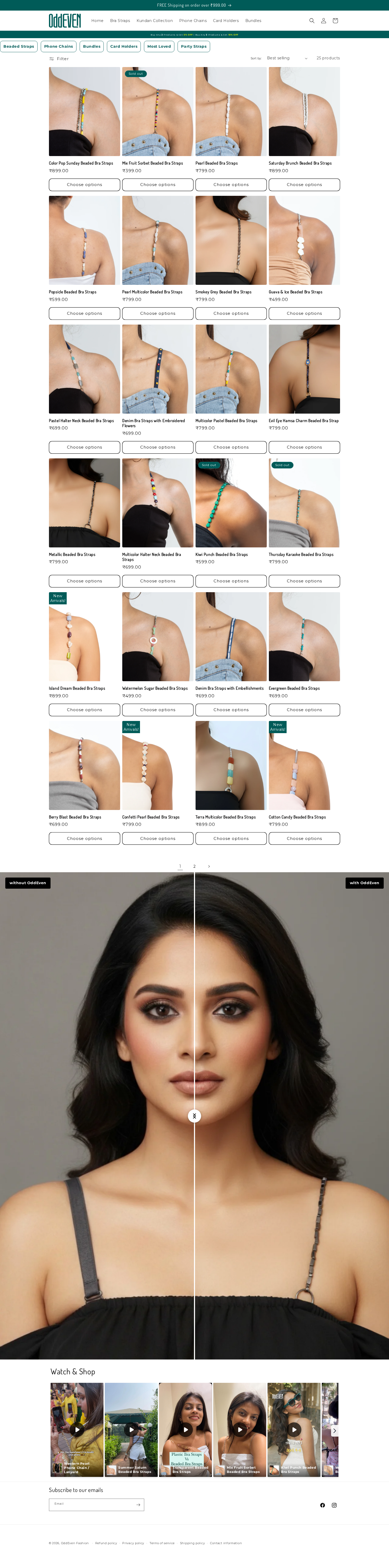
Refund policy (106, 1543)
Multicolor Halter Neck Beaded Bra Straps (151, 557)
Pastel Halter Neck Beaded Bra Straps (81, 420)
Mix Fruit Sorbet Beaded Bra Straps (152, 163)
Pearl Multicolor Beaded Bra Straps (152, 291)
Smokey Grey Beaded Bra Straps (224, 291)
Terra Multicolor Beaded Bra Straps (226, 817)
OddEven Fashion (75, 1543)
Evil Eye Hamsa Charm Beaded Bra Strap (304, 420)
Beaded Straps (18, 46)
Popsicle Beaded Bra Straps (73, 291)
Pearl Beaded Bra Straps (217, 163)
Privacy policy (133, 1543)
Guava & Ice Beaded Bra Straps (296, 291)
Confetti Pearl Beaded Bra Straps (151, 817)
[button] (312, 20)
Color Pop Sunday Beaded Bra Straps (81, 163)
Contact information (226, 1543)
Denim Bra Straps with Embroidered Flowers (153, 423)
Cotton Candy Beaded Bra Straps (297, 817)
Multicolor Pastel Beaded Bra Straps (226, 420)
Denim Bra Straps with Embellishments (230, 688)
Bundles (91, 46)
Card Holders (123, 46)
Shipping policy (192, 1543)
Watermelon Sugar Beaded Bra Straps (155, 688)
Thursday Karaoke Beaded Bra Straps (301, 554)
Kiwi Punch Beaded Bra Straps (222, 554)
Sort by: (256, 58)
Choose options (84, 184)
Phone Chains (58, 46)
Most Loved (159, 46)
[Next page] (209, 866)
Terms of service (162, 1543)
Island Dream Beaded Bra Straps (77, 688)
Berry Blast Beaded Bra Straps (75, 817)
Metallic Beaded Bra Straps (72, 554)
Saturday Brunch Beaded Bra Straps (300, 163)
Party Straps (193, 46)
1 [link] (180, 866)
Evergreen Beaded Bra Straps (294, 688)
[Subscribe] (138, 1505)
